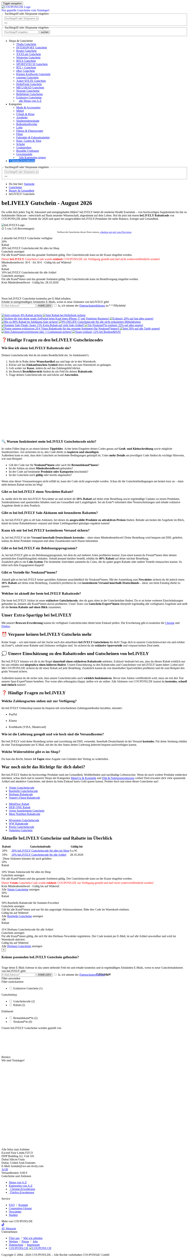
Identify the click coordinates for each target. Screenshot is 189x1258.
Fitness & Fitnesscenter (29, 130)
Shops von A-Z (18, 1182)
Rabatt (19, 1005)
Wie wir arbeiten (32, 1238)
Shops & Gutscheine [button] (21, 40)
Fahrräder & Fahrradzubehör (33, 137)
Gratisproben (23, 147)
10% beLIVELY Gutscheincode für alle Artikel (38, 854)
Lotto (19, 127)
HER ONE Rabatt (19, 807)
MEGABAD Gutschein (30, 87)
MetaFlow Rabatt (19, 804)
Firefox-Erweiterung (21, 1192)
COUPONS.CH (19, 1248)
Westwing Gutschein (28, 57)
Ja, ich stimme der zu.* (91, 305)
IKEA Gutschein (26, 60)
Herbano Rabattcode (21, 794)
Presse (25, 1241)
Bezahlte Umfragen (27, 150)
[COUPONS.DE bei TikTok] (2, 1225)
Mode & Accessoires (28, 107)
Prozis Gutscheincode (21, 826)
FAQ (12, 1205)
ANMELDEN (44, 305)
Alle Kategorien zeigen (32, 157)
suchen (45, 32)
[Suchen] (5, 23)
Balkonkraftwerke (26, 124)
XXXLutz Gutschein (28, 54)
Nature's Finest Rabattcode (24, 797)
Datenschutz (16, 1244)
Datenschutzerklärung (92, 305)
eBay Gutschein (25, 70)
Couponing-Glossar (20, 1208)
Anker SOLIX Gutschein (31, 80)
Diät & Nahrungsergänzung (118, 778)
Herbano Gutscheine (19, 946)
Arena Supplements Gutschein (26, 810)
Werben (13, 1241)
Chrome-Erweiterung (22, 160)
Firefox (5, 626)
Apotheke (22, 117)
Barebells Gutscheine (19, 916)
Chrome (169, 622)
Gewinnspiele (24, 154)
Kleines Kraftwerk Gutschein (33, 74)
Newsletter (15, 1211)
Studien (13, 1215)
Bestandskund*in (25, 1018)
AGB (4, 1169)
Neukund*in (22, 1021)
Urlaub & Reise (25, 114)
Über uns (14, 1238)
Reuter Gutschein (26, 50)
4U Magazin (8, 1228)
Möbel (20, 110)
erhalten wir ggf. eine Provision (115, 232)
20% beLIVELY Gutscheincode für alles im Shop (40, 850)
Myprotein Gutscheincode (24, 820)
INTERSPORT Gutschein (31, 47)
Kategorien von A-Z (20, 1185)
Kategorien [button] (15, 104)
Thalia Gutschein (26, 44)
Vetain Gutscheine (17, 889)
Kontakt (23, 1205)
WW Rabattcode (18, 823)
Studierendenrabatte (27, 120)
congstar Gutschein (27, 77)
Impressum (33, 1244)
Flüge (19, 134)
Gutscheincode (24, 1001)
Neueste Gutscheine (27, 90)
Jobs (35, 1241)
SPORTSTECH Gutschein (32, 64)
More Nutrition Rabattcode (24, 814)
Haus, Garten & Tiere (28, 140)
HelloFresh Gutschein (29, 84)
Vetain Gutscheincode (21, 787)
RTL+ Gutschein (26, 67)
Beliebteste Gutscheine (29, 94)
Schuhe (20, 144)
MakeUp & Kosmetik (83, 778)
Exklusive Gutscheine (29, 97)
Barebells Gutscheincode (23, 791)
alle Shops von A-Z (30, 100)
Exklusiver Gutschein (27, 988)
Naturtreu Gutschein (20, 830)
